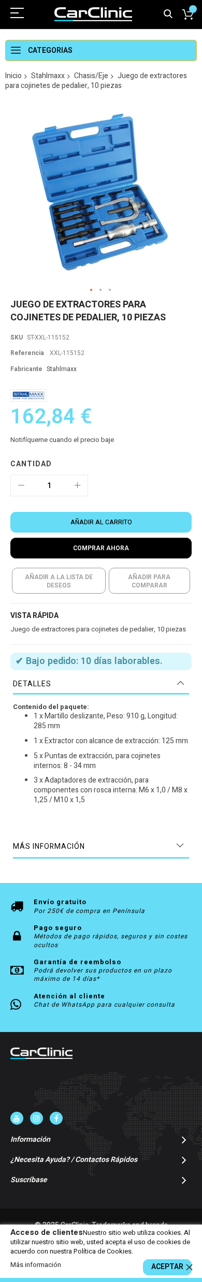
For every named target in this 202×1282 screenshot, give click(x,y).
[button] (91, 290)
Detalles (32, 684)
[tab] (101, 684)
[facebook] (56, 1118)
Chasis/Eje (91, 75)
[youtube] (16, 1118)
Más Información (49, 846)
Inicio (13, 75)
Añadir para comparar (149, 581)
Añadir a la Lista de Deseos (59, 581)
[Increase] (77, 485)
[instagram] (36, 1118)
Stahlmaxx (48, 75)
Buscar (168, 14)
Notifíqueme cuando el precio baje (62, 440)
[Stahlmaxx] (28, 395)
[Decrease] (21, 485)
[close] (189, 1267)
